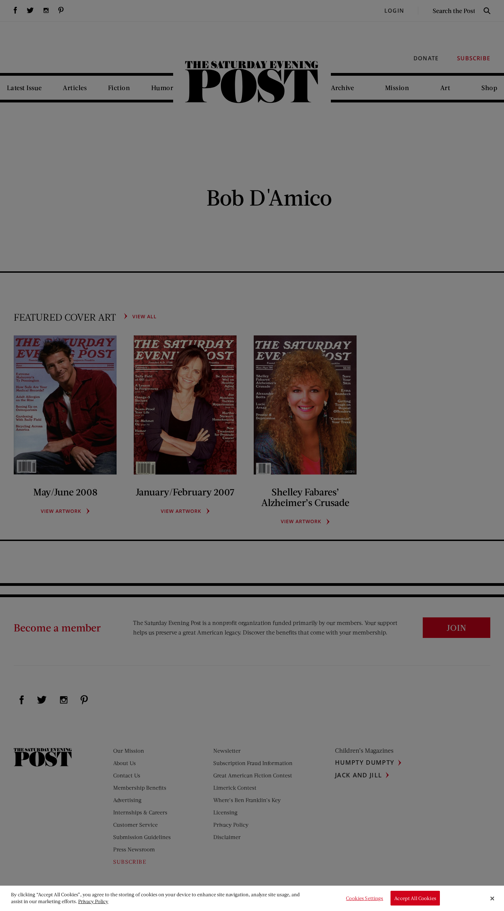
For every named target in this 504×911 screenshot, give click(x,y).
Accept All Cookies (415, 898)
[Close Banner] (492, 898)
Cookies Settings (364, 898)
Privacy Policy (93, 901)
